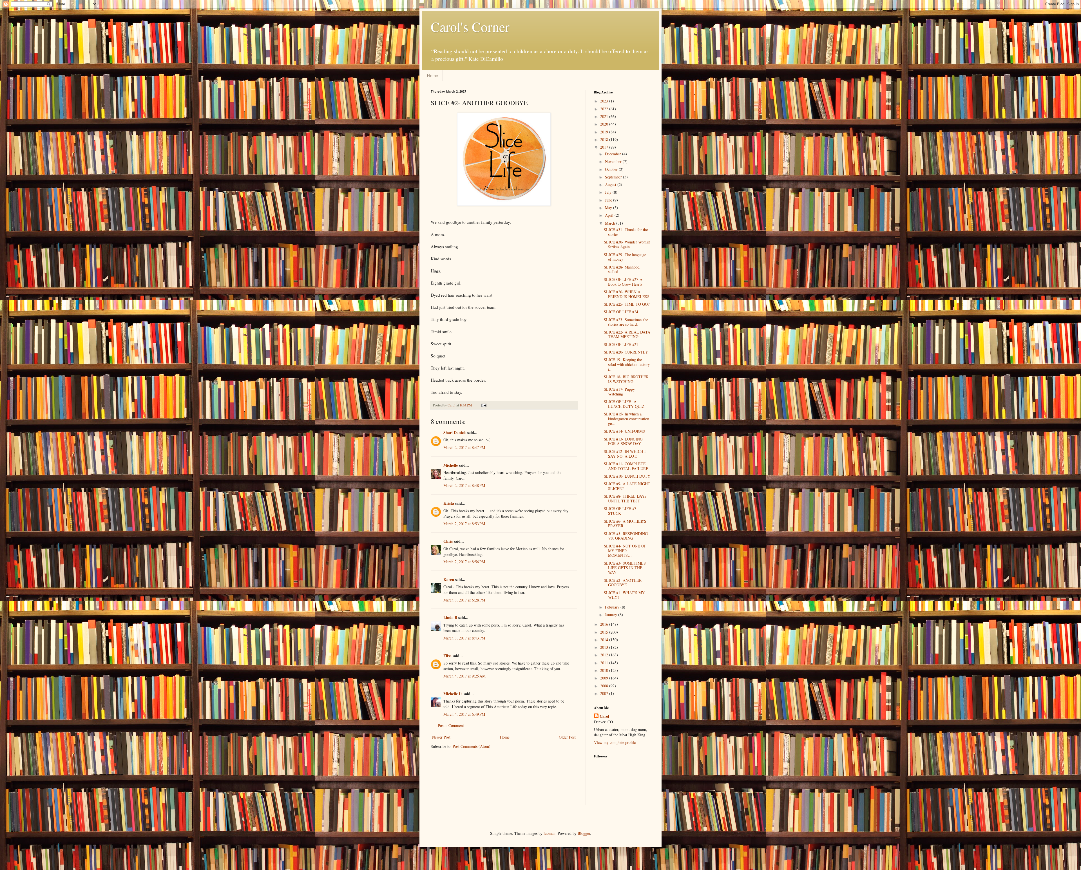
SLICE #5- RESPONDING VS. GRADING (626, 536)
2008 (604, 685)
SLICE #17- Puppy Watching (619, 391)
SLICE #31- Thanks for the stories (626, 232)
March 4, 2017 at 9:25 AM (464, 676)
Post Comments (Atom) (471, 746)
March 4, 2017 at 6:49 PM (464, 714)
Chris (448, 541)
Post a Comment (451, 725)
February (612, 607)
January (611, 614)
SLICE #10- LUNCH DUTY (627, 476)
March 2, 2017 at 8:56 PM (464, 561)
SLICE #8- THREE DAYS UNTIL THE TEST (625, 498)
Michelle (450, 465)
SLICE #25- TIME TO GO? (626, 304)
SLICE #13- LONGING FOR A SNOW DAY (623, 441)
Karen (448, 579)
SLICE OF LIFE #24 (621, 311)
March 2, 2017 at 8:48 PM (464, 485)
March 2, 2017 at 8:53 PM (464, 523)
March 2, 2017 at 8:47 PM (464, 447)
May (609, 207)
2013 (604, 647)
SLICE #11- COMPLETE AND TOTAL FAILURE (626, 466)
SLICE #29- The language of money (625, 257)
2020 (604, 124)
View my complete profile (615, 742)
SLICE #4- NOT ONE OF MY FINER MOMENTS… (625, 550)
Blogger (584, 833)
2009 (604, 678)
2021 (604, 116)
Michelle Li (453, 694)
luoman (549, 833)
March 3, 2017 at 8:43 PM (464, 638)
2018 (604, 139)
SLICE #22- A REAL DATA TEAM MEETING (627, 334)
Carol (604, 716)
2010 (604, 670)
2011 (604, 662)
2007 (604, 693)
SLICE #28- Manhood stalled (622, 269)
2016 (604, 624)
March (610, 223)
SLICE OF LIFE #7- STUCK (621, 511)
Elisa (447, 656)
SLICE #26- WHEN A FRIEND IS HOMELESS (626, 294)
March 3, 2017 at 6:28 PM (464, 600)
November (614, 161)
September (614, 177)
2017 (604, 147)
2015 (604, 632)
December (613, 153)
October (612, 169)
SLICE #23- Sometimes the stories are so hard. (626, 322)
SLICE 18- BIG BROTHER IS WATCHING (626, 379)
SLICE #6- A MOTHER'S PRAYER (625, 523)
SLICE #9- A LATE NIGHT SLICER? (627, 486)
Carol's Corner (470, 26)
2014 (604, 639)
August (611, 184)
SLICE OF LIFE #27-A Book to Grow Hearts (623, 282)
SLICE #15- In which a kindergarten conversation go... (626, 418)
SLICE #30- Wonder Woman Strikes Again (627, 244)
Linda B (450, 617)
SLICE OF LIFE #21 (621, 344)
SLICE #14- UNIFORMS (624, 431)
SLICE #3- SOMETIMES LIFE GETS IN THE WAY (625, 567)
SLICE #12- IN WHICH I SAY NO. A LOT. (625, 454)
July (609, 192)
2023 (604, 101)
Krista (448, 503)
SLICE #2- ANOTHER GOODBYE (623, 583)
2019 (604, 132)
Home (432, 75)
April (610, 215)
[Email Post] (483, 405)
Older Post (567, 737)
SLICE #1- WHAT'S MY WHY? (624, 595)
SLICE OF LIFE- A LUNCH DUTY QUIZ (624, 404)
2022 (604, 108)
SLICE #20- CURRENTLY (626, 352)
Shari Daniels (454, 432)
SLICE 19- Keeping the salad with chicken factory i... (627, 364)
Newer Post (441, 737)
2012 (604, 654)
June (609, 200)
